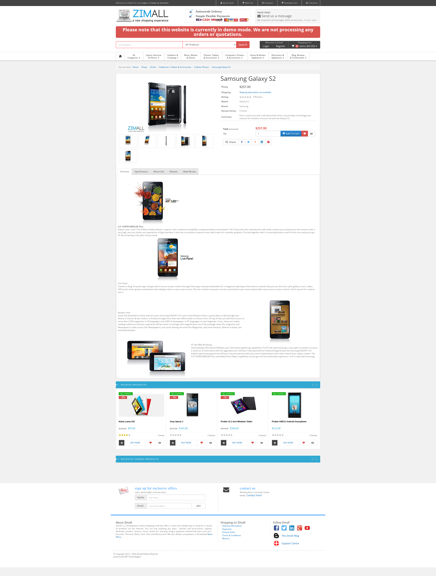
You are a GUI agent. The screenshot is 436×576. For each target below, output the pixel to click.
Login (266, 46)
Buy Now (135, 442)
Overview (124, 171)
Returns (226, 538)
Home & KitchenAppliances (258, 56)
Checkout (312, 3)
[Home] (121, 56)
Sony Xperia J (176, 421)
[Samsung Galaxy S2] (167, 103)
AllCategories (133, 56)
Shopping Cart (290, 3)
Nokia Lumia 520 (127, 421)
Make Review (189, 171)
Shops (144, 67)
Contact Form (254, 495)
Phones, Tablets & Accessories (211, 56)
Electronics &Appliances (277, 56)
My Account (228, 3)
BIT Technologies (133, 556)
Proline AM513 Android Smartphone (289, 421)
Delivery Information (232, 526)
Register (280, 46)
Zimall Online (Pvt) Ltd (147, 554)
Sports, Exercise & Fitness (153, 56)
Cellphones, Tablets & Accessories (175, 67)
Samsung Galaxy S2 (221, 67)
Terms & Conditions (231, 535)
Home (135, 67)
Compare (268, 3)
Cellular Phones (201, 67)
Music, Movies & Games (191, 56)
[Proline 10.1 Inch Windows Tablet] (243, 405)
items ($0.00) (305, 46)
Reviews (173, 171)
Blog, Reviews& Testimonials (297, 56)
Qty (224, 133)
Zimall (153, 67)
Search (242, 45)
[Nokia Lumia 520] (141, 405)
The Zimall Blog (290, 535)
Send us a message (276, 16)
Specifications (141, 171)
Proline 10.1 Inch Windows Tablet (236, 421)
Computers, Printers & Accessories (234, 56)
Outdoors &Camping (172, 56)
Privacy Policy (228, 532)
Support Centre (290, 543)
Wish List (248, 3)
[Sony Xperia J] (192, 405)
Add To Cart (292, 133)
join (199, 505)
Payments (227, 529)
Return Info (159, 171)
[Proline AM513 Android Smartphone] (294, 405)
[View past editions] (123, 490)
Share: (232, 142)
